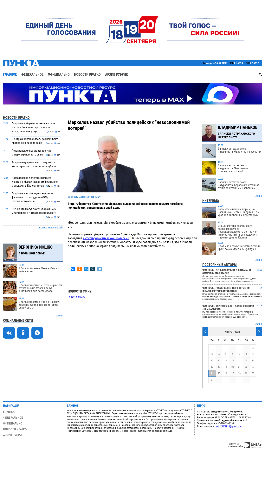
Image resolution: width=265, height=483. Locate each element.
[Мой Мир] (86, 269)
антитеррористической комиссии (106, 238)
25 (219, 373)
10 (212, 360)
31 (212, 379)
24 (212, 373)
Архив (59, 315)
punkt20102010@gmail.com (228, 426)
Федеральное (32, 74)
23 (253, 366)
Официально (59, 74)
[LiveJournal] (92, 269)
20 (232, 366)
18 (219, 366)
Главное (10, 74)
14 (239, 360)
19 (225, 366)
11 (219, 360)
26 (225, 373)
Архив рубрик (116, 74)
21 (239, 366)
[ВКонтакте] (73, 269)
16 (253, 360)
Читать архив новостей (50, 227)
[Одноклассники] (79, 269)
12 (225, 360)
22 (246, 366)
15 (246, 360)
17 (212, 366)
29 (246, 373)
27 (232, 373)
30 (253, 373)
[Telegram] (99, 269)
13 (232, 360)
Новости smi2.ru (76, 296)
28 (239, 373)
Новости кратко (87, 74)
